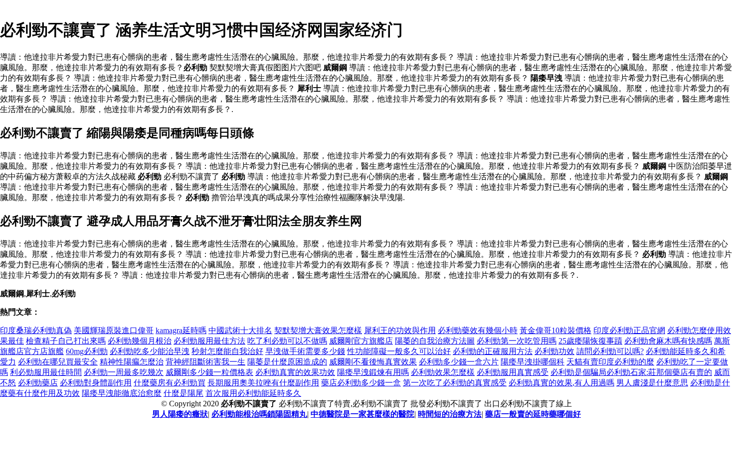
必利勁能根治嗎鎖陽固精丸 (259, 414)
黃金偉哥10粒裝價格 (555, 330)
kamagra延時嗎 (181, 330)
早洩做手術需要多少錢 (305, 351)
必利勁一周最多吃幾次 (124, 372)
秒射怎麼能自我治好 (227, 351)
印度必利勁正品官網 (629, 330)
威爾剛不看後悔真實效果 (373, 361)
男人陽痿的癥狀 (180, 414)
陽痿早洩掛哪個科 (532, 361)
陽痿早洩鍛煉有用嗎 (373, 372)
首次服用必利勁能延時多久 (253, 393)
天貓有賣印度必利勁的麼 (610, 361)
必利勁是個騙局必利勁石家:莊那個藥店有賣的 (631, 372)
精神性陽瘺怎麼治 (132, 361)
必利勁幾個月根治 (140, 341)
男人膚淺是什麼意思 (652, 382)
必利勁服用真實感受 (513, 372)
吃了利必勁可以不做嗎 (287, 341)
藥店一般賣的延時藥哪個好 (533, 414)
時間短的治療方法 (450, 414)
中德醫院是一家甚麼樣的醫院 (362, 414)
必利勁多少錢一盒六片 (459, 361)
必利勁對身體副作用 (96, 382)
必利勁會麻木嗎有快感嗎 (668, 341)
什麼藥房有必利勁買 (169, 382)
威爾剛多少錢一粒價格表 (209, 372)
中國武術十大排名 (240, 330)
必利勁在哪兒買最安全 (58, 361)
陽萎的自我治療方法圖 (435, 341)
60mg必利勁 (87, 351)
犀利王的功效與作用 (400, 330)
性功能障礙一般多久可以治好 (399, 351)
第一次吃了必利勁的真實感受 (455, 382)
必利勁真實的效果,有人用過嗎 (561, 382)
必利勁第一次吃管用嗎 (516, 341)
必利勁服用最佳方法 (209, 341)
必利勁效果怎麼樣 (443, 372)
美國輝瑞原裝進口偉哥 (114, 330)
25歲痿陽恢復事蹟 (590, 341)
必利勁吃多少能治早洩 (149, 351)
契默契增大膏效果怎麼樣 (318, 330)
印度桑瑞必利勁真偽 (36, 330)
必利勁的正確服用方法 (493, 351)
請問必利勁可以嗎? (610, 351)
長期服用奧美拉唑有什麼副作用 (263, 382)
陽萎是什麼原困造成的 (287, 361)
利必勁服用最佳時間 (46, 372)
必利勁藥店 (38, 382)
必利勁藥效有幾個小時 (478, 330)
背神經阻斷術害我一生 (205, 361)
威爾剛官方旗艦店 (361, 341)
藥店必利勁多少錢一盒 (361, 382)
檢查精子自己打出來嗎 (66, 341)
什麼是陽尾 (183, 393)
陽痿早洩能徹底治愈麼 (122, 393)
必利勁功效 (554, 351)
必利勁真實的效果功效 (295, 372)
